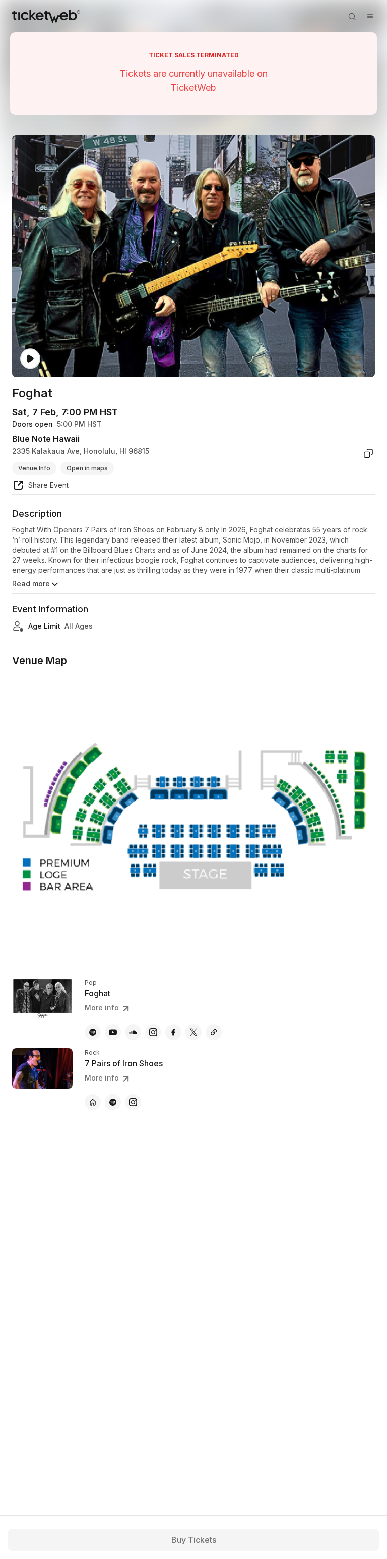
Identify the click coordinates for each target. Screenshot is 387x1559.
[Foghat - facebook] (173, 1032)
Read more (31, 583)
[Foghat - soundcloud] (133, 1032)
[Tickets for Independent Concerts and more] (46, 16)
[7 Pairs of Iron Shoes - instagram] (133, 1102)
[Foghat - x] (193, 1032)
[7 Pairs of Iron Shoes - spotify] (113, 1102)
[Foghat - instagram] (153, 1032)
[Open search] (352, 16)
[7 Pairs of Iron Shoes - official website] (93, 1102)
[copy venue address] (368, 453)
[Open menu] (370, 16)
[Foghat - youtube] (113, 1032)
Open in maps (87, 468)
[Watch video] (30, 358)
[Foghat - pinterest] (214, 1032)
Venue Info (34, 468)
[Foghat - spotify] (93, 1032)
